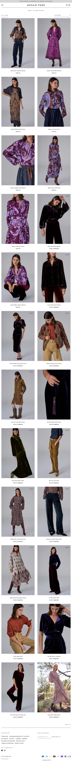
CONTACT (12, 738)
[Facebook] (2, 750)
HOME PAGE (4, 736)
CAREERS (18, 738)
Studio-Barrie (6, 758)
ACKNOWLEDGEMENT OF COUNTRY (19, 736)
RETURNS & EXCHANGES (8, 741)
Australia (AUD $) (46, 760)
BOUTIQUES (4, 738)
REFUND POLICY (20, 741)
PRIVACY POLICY (19, 743)
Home (30, 10)
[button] (66, 5)
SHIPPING (24, 738)
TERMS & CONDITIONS (7, 743)
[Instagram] (4, 750)
